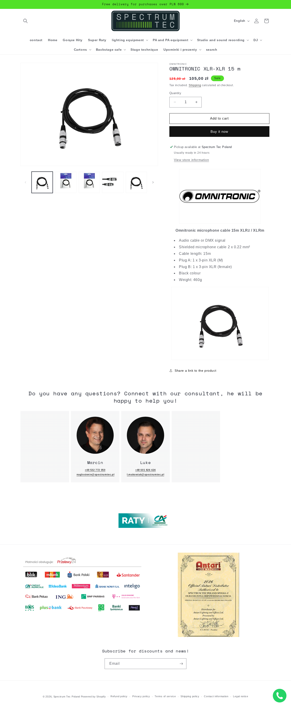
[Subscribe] (181, 663)
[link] (95, 435)
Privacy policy (141, 696)
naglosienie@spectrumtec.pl (96, 474)
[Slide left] (25, 182)
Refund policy (119, 696)
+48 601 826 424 (145, 470)
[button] (25, 21)
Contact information (216, 696)
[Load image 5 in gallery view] (136, 182)
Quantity (175, 93)
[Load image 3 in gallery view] (89, 182)
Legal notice (240, 696)
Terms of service (165, 696)
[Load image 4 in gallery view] (112, 182)
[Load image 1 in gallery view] (42, 182)
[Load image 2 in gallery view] (65, 182)
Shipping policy (190, 696)
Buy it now (219, 131)
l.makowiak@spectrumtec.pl (145, 474)
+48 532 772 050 (95, 470)
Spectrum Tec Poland (66, 696)
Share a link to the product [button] (195, 370)
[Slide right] (153, 182)
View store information (191, 160)
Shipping (195, 85)
